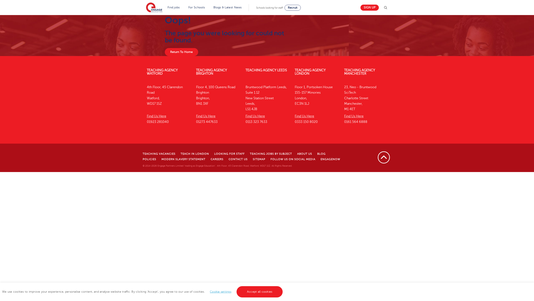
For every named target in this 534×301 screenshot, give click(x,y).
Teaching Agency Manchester (359, 72)
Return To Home (181, 52)
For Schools (196, 7)
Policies (149, 159)
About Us (304, 153)
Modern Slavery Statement (183, 159)
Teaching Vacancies (159, 153)
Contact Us (238, 159)
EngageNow (330, 159)
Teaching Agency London (310, 72)
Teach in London (195, 153)
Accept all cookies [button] (259, 291)
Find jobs (174, 7)
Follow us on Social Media (293, 159)
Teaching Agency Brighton (211, 72)
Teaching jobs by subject (271, 153)
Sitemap (259, 159)
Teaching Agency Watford (162, 72)
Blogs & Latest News (227, 7)
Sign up (369, 7)
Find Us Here (156, 116)
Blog (321, 153)
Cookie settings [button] (220, 291)
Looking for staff (229, 153)
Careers (217, 159)
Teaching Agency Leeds (266, 70)
